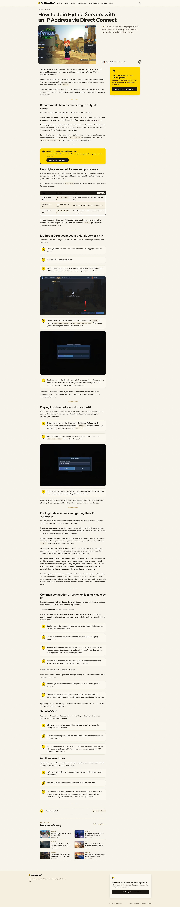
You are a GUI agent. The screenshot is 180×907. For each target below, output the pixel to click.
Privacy (143, 903)
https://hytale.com (93, 120)
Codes (73, 3)
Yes (96, 811)
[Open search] (140, 3)
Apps (110, 3)
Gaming (59, 3)
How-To (47, 9)
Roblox (66, 3)
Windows (104, 3)
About (130, 903)
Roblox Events (81, 3)
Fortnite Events (94, 3)
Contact (136, 903)
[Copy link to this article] (140, 62)
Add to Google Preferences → (57, 160)
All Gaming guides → (99, 824)
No (103, 811)
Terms (150, 903)
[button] (73, 295)
